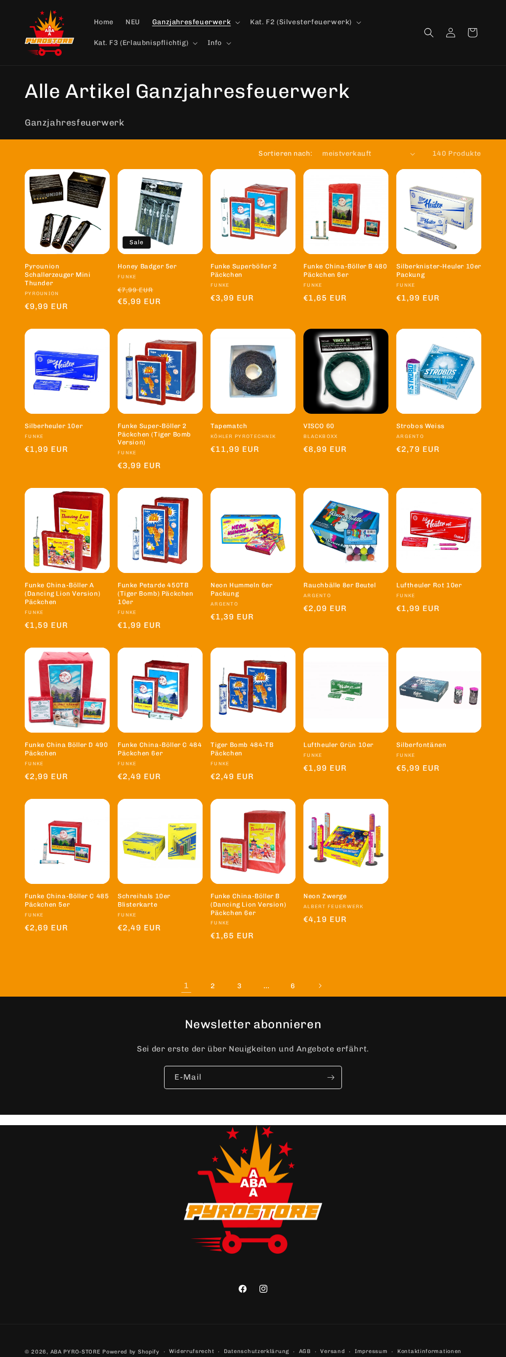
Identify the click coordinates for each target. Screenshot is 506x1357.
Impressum (371, 1351)
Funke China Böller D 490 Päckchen (66, 749)
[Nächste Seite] (320, 986)
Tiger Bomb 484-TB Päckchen (242, 749)
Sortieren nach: (285, 153)
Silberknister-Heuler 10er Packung (438, 270)
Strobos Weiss (420, 426)
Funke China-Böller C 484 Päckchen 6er (160, 749)
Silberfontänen (421, 744)
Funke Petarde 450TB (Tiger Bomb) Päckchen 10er (156, 593)
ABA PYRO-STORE (75, 1352)
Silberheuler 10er (54, 426)
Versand (332, 1351)
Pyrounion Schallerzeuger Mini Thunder (57, 275)
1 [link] (186, 985)
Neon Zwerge (325, 896)
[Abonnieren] (330, 1077)
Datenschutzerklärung (256, 1351)
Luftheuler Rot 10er (429, 585)
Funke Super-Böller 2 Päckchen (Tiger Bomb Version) (154, 434)
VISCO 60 (319, 426)
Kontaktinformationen (429, 1351)
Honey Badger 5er (147, 266)
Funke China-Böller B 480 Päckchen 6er (345, 270)
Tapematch (229, 426)
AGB (305, 1351)
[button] (195, 22)
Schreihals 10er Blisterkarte (144, 900)
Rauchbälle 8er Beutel (339, 585)
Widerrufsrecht (191, 1351)
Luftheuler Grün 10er (338, 744)
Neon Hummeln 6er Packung (242, 589)
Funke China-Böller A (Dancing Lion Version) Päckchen (62, 593)
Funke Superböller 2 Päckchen (244, 270)
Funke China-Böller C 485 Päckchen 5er (67, 900)
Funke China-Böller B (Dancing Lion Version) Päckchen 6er (248, 904)
